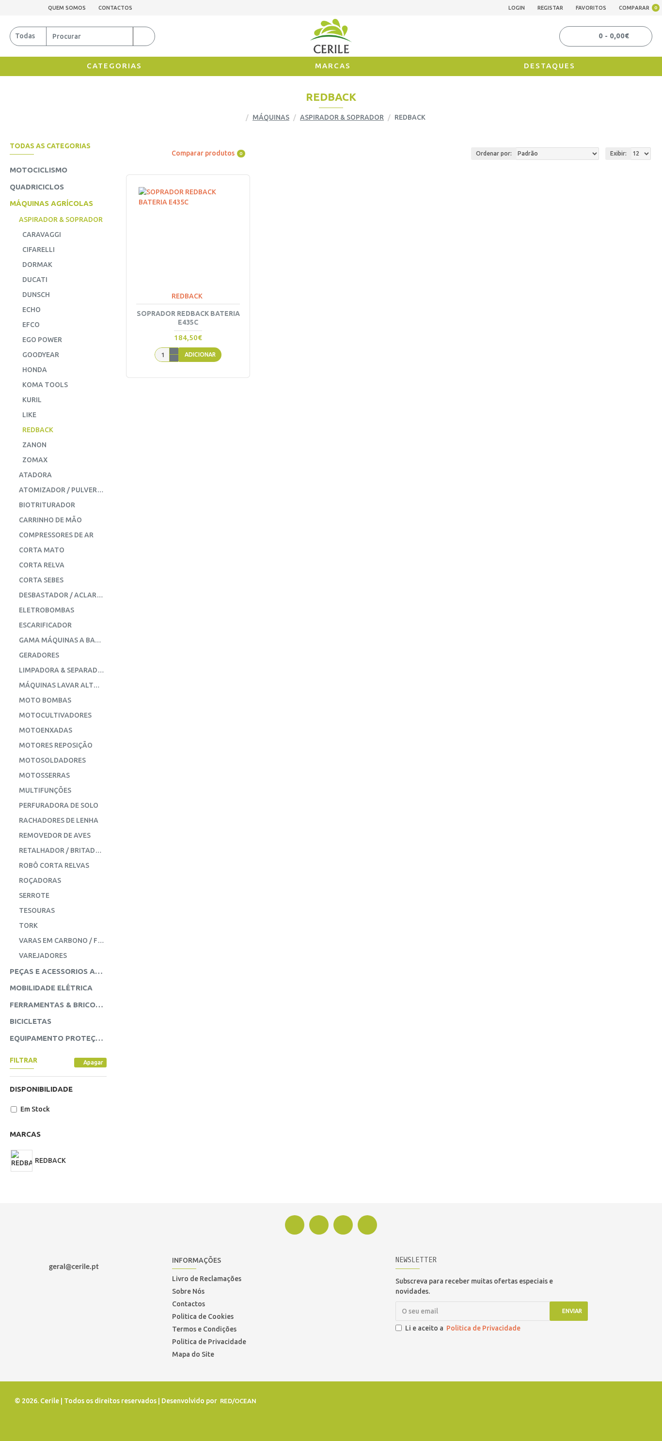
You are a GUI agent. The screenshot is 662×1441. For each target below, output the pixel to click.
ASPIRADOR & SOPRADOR (342, 117)
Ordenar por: (494, 153)
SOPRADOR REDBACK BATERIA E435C (188, 318)
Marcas (25, 1134)
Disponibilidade (41, 1089)
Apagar (93, 1062)
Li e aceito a (462, 1328)
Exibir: (618, 153)
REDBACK (187, 296)
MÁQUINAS (270, 117)
